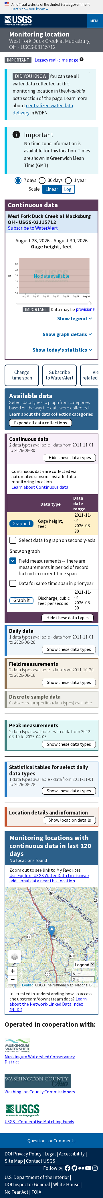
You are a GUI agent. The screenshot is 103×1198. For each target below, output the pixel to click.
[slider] (89, 303)
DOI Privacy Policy (23, 1154)
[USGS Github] (74, 1170)
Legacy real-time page (56, 60)
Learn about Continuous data (39, 487)
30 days (55, 180)
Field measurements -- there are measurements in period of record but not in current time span (54, 567)
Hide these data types (70, 457)
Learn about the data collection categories (51, 414)
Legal (50, 1154)
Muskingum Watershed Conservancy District (40, 1059)
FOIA (36, 1192)
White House (66, 1184)
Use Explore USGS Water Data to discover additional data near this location (49, 878)
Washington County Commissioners (40, 1092)
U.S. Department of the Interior (37, 1177)
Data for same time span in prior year (56, 583)
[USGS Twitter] (60, 1170)
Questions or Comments (51, 1140)
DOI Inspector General (27, 1184)
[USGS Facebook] (67, 1170)
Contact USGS (40, 1161)
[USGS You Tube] (88, 1170)
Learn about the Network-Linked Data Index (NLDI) (48, 1004)
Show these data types (69, 649)
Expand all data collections (40, 422)
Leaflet (27, 984)
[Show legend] (92, 964)
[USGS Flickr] (81, 1170)
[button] (51, 931)
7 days (30, 180)
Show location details (70, 820)
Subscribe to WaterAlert (33, 228)
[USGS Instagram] (95, 1170)
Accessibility (72, 1154)
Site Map (14, 1161)
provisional (85, 309)
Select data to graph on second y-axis (57, 540)
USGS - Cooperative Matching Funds (39, 1121)
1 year (80, 180)
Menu (95, 20)
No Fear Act (16, 1192)
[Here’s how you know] (51, 7)
